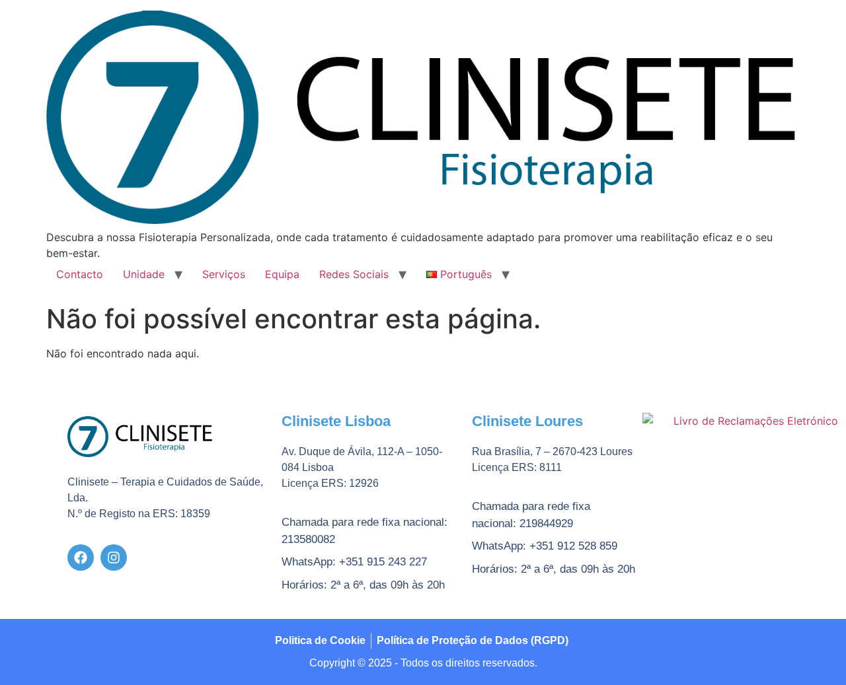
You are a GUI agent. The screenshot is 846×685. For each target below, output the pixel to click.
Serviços (223, 274)
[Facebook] (80, 557)
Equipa (282, 274)
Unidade (144, 274)
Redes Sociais (354, 274)
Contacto (79, 274)
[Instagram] (113, 557)
